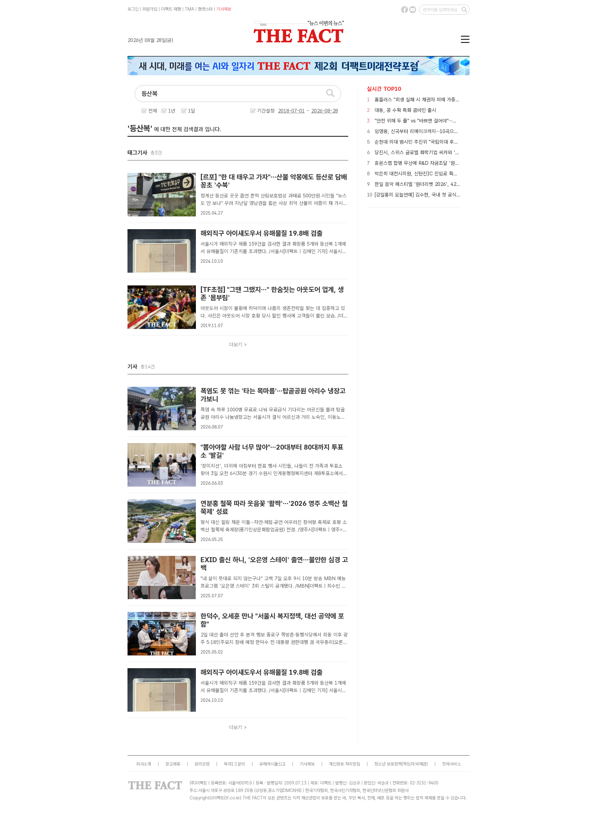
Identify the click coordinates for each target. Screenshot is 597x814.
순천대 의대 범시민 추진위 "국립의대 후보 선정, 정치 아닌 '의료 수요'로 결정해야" (457, 142)
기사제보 (223, 9)
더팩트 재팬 (171, 9)
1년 (171, 111)
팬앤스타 (205, 9)
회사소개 (143, 763)
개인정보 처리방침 (344, 763)
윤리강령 (202, 763)
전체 (152, 111)
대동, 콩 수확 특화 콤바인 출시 (405, 110)
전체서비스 (451, 763)
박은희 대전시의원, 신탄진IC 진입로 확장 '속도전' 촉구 (430, 174)
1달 (191, 111)
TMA (189, 9)
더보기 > (238, 345)
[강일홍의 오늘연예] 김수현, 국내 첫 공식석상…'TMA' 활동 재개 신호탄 (446, 195)
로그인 (133, 9)
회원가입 (149, 9)
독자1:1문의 (234, 763)
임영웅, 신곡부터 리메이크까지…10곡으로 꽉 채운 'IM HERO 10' (441, 131)
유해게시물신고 (272, 763)
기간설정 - (284, 111)
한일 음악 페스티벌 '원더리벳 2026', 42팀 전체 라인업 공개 (435, 184)
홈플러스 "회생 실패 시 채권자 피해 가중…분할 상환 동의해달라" (439, 100)
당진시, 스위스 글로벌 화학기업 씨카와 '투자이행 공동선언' (434, 152)
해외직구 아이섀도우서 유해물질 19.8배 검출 (261, 233)
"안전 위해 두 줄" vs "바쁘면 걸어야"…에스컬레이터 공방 (432, 121)
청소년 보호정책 (388, 763)
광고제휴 (172, 763)
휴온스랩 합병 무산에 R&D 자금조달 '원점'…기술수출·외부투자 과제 (443, 163)
